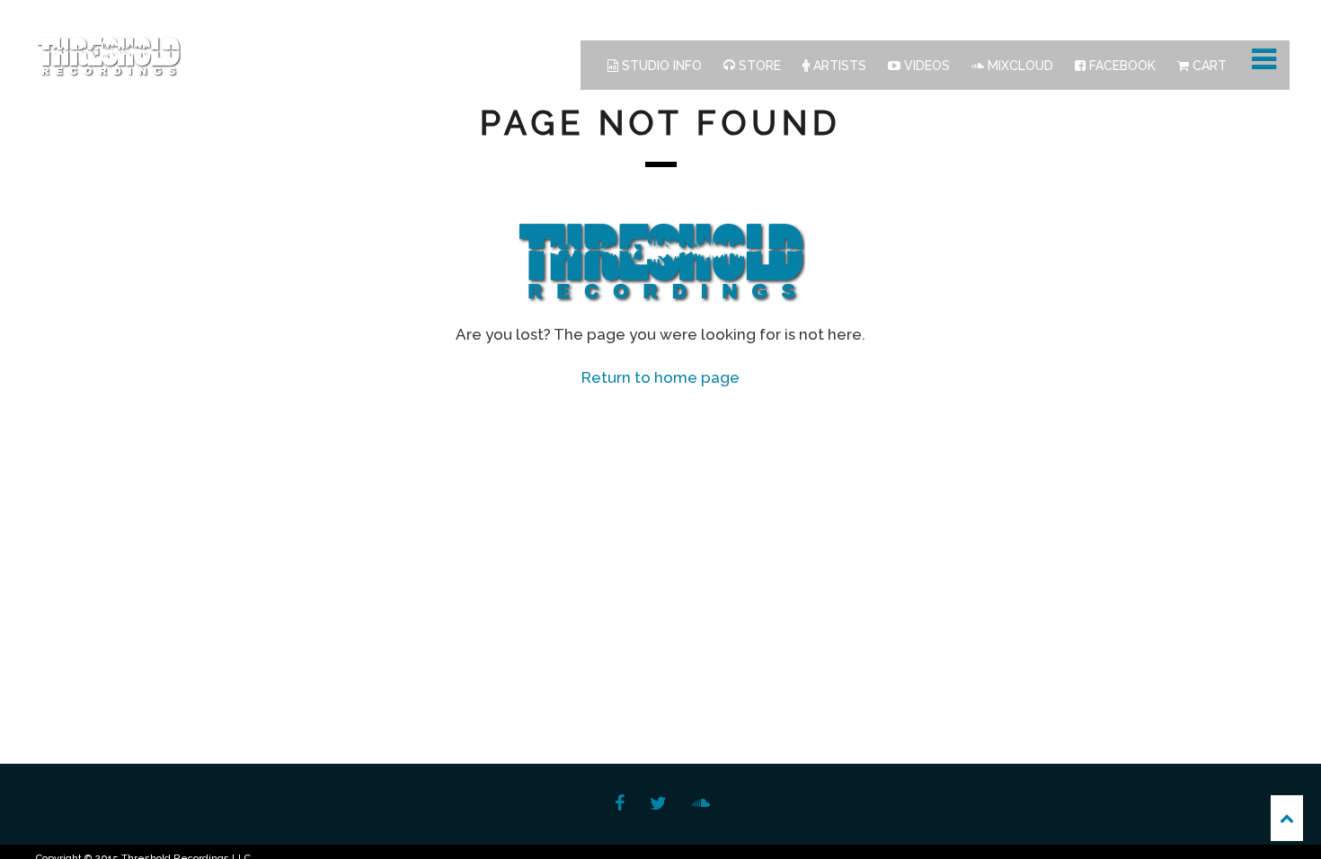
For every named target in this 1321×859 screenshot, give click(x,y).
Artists (838, 65)
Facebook (1121, 65)
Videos (925, 65)
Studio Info (660, 65)
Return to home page (660, 377)
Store (758, 65)
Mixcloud (1018, 65)
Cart (1208, 65)
